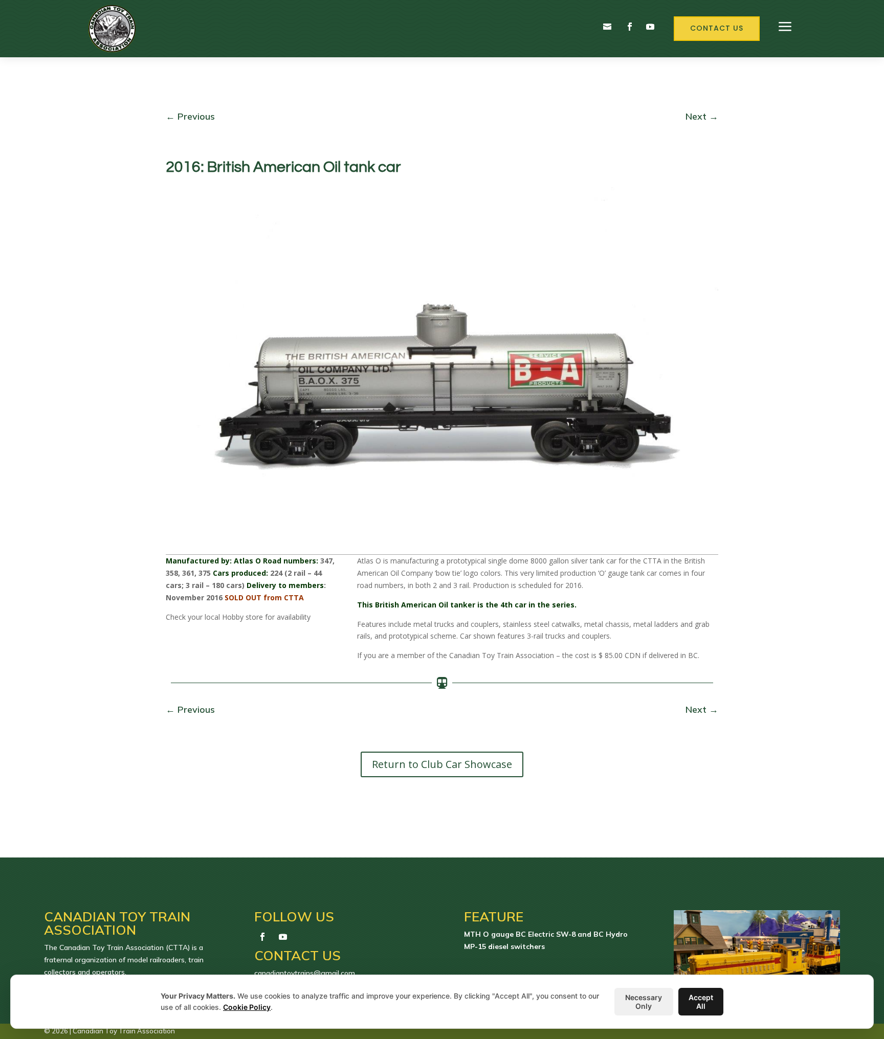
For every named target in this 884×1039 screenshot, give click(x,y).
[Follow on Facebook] (630, 26)
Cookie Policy (247, 1007)
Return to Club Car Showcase (442, 764)
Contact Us (716, 28)
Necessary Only (643, 1001)
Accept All (701, 1001)
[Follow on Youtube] (650, 26)
